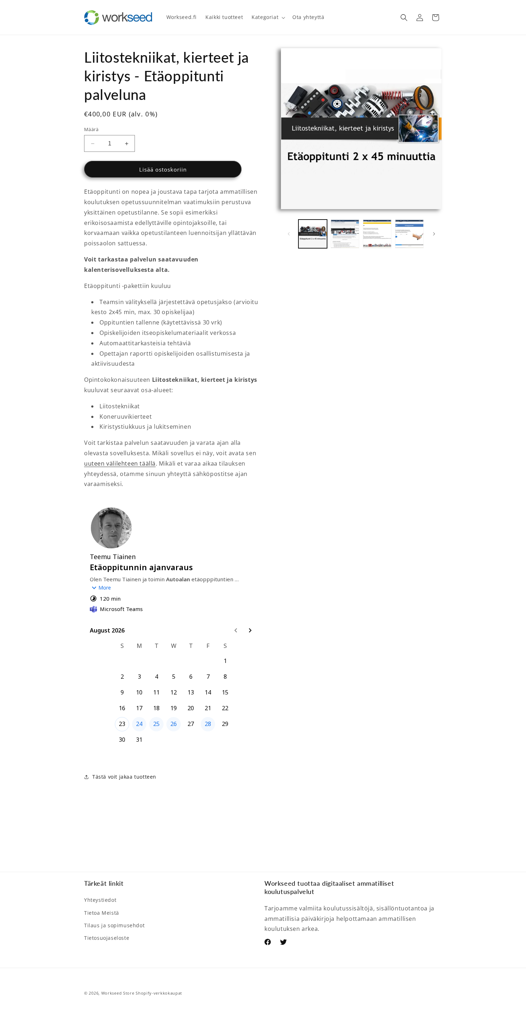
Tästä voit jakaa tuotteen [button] (124, 776)
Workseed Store (118, 993)
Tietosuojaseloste (106, 937)
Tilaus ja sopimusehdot (114, 925)
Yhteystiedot (100, 899)
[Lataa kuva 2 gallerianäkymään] (345, 234)
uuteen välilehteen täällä (120, 463)
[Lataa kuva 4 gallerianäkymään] (409, 234)
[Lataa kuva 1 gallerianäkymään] (312, 234)
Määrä (91, 129)
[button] (267, 17)
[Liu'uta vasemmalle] (289, 234)
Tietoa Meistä (101, 912)
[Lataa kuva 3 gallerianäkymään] (377, 234)
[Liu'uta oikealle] (434, 234)
